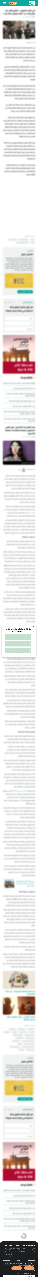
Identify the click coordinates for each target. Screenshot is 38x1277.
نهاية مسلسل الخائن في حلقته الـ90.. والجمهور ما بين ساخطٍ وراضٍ (19, 420)
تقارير (34, 1248)
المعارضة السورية (23, 240)
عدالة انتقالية (31, 1260)
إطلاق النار (7, 1032)
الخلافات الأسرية (30, 1038)
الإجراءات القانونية (30, 1035)
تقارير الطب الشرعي (17, 1035)
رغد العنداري (31, 1029)
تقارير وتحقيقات (30, 1245)
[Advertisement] (19, 199)
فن (6, 1250)
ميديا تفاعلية (6, 1260)
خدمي (18, 1245)
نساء (24, 1250)
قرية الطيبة (12, 1029)
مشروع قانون (16, 1041)
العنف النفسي (19, 1038)
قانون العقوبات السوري (28, 1041)
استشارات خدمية (16, 1248)
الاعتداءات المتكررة (29, 1044)
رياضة (6, 1248)
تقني (19, 1250)
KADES (20, 1044)
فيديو (11, 1251)
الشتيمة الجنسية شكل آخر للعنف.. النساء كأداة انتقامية (19, 383)
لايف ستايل (23, 1251)
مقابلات (10, 1254)
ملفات (10, 1250)
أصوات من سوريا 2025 (20, 791)
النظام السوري (12, 240)
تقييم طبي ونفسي (15, 1047)
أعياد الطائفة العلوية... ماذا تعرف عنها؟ (23, 406)
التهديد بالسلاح (30, 1050)
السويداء (32, 1032)
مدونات (33, 1253)
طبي (24, 1248)
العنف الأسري (21, 1029)
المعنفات (21, 1050)
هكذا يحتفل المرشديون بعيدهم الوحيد (24, 388)
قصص (34, 1251)
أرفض (16, 1268)
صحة (24, 1245)
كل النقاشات (10, 302)
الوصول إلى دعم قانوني (28, 1047)
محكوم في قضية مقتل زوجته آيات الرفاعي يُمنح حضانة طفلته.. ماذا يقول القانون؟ (19, 412)
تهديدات (14, 1032)
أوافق (29, 1268)
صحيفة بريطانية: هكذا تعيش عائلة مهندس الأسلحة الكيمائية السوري (20, 395)
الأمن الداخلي (23, 1032)
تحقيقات (33, 1250)
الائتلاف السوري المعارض (22, 243)
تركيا (33, 243)
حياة (6, 1245)
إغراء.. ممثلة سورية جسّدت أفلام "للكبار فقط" (22, 401)
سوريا (32, 240)
